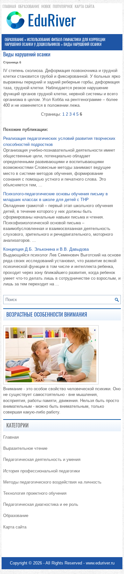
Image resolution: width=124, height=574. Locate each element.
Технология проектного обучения (34, 493)
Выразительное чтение (25, 448)
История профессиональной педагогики (41, 471)
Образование (28, 6)
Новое (46, 6)
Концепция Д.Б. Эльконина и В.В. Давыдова (46, 249)
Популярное (63, 6)
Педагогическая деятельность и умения (41, 459)
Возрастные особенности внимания (46, 314)
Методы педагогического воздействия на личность (52, 482)
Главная (9, 6)
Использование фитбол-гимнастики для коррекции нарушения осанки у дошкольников (55, 42)
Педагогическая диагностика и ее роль (40, 504)
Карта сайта (84, 6)
